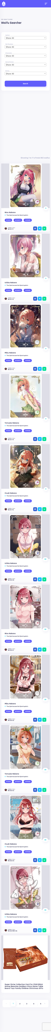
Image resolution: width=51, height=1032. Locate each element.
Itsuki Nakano (11, 493)
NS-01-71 (10, 229)
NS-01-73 (11, 369)
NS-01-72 (11, 299)
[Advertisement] (25, 123)
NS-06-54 (11, 861)
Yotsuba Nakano (12, 423)
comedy (27, 220)
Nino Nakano (10, 212)
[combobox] (25, 38)
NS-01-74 (11, 440)
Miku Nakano (10, 353)
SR (45, 559)
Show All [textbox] (10, 38)
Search (25, 84)
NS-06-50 (11, 580)
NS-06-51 (11, 650)
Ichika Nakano (11, 282)
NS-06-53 (11, 791)
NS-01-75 (11, 510)
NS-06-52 (11, 720)
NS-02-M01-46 (12, 931)
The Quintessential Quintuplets (17, 215)
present (18, 220)
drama (8, 220)
